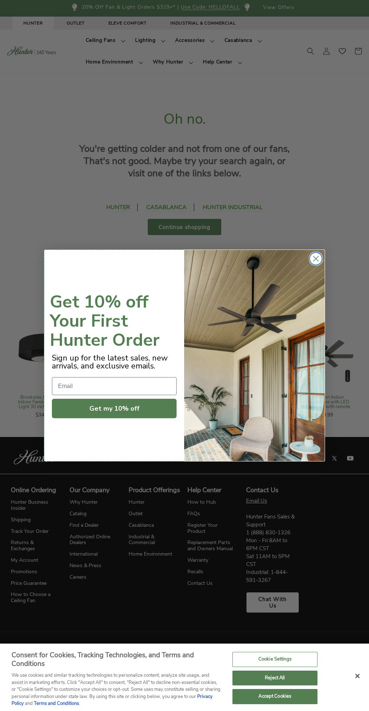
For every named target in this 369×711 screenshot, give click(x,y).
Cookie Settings (275, 659)
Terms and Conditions (56, 703)
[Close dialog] (316, 258)
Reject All (275, 678)
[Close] (357, 676)
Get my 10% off (114, 408)
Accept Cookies (274, 696)
